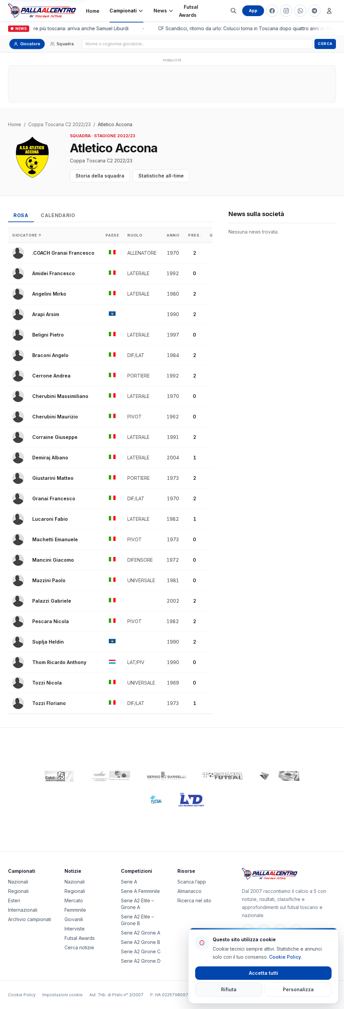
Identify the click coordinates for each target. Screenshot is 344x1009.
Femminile (75, 910)
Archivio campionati (29, 919)
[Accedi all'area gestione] (329, 10)
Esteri (14, 900)
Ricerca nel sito (194, 900)
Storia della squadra (100, 176)
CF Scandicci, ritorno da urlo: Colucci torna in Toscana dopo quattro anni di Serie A (248, 28)
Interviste (74, 928)
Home (92, 11)
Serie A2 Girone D (141, 961)
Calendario (58, 215)
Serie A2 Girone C (141, 951)
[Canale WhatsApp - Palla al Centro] (300, 11)
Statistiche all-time (161, 176)
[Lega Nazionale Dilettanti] (191, 799)
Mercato (73, 900)
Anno (173, 235)
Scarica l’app (191, 882)
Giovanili (73, 919)
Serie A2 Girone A (140, 933)
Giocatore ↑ (27, 235)
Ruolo (134, 235)
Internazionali (22, 910)
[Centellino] (110, 776)
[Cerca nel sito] (233, 10)
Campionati (123, 10)
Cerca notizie (79, 947)
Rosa (21, 215)
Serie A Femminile (140, 891)
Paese (112, 235)
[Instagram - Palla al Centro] (286, 11)
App (253, 10)
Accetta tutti (263, 973)
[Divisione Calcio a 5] (151, 799)
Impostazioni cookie (62, 994)
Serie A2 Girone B (140, 942)
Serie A (129, 882)
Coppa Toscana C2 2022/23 (59, 124)
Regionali (18, 891)
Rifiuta (228, 989)
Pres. (194, 235)
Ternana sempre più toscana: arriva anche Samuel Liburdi (63, 28)
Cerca (325, 43)
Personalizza (298, 989)
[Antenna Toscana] (279, 776)
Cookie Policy (22, 994)
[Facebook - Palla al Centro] (272, 11)
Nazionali (18, 882)
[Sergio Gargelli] (166, 776)
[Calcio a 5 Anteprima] (59, 776)
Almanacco (189, 891)
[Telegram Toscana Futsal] (314, 11)
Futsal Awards (188, 11)
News (160, 10)
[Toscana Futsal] (223, 776)
